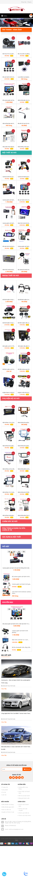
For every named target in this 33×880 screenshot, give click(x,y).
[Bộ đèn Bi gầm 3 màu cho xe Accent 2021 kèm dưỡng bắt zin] (9, 289)
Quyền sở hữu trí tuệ (8, 812)
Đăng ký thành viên (24, 798)
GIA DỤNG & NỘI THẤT (11, 537)
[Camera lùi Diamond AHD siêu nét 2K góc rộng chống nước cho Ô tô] (24, 166)
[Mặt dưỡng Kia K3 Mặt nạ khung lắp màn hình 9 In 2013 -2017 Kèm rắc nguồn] (24, 482)
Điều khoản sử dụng (8, 804)
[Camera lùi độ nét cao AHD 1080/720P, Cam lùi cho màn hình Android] (9, 166)
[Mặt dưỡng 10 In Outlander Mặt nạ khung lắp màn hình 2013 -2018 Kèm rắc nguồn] (9, 482)
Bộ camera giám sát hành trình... (21, 576)
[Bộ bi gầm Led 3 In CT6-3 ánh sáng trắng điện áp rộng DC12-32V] (9, 335)
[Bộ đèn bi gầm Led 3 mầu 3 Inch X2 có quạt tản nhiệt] (9, 359)
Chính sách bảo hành (25, 815)
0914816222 (12, 825)
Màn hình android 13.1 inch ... (20, 640)
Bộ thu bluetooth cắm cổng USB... (21, 647)
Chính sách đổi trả (24, 813)
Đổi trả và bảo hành (24, 795)
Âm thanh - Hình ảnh (12, 29)
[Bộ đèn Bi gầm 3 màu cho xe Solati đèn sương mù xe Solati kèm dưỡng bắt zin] (9, 312)
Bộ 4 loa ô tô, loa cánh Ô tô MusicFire (12, 53)
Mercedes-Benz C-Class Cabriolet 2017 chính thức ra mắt (15, 748)
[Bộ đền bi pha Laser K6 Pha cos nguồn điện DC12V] (24, 359)
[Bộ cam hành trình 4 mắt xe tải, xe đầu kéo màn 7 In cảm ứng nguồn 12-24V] (9, 66)
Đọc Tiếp (4, 689)
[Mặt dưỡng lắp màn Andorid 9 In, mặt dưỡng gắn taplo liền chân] (24, 90)
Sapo (16, 840)
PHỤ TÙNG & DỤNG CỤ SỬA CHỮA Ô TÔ (13, 529)
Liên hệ (4, 795)
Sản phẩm (5, 790)
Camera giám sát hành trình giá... (21, 584)
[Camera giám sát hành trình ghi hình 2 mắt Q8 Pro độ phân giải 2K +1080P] (24, 236)
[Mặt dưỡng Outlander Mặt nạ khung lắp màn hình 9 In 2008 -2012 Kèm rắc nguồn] (9, 505)
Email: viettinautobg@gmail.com (14, 829)
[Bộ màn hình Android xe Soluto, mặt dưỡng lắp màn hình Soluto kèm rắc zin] (9, 236)
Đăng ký (29, 2)
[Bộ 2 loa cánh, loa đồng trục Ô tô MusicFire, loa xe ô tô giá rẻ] (24, 43)
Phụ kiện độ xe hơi (11, 398)
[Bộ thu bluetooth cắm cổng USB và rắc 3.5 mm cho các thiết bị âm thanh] (5, 647)
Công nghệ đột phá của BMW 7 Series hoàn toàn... (16, 713)
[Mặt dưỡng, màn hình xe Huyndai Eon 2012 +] (24, 136)
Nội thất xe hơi (9, 152)
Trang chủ (5, 787)
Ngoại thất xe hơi (10, 275)
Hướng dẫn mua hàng (23, 788)
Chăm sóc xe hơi (9, 521)
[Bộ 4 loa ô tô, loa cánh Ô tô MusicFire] (9, 43)
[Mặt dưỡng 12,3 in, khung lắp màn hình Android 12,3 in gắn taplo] (9, 412)
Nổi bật (5, 546)
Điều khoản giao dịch (8, 807)
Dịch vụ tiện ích (6, 809)
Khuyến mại (7, 602)
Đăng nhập (23, 2)
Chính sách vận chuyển (23, 809)
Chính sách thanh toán (24, 805)
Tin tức (4, 792)
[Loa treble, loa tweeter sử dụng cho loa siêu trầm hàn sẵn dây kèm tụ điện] (24, 66)
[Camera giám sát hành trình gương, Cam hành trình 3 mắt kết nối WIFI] (5, 631)
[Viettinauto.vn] (16, 8)
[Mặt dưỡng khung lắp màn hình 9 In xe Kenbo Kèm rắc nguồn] (9, 435)
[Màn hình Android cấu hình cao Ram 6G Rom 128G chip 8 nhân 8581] (24, 212)
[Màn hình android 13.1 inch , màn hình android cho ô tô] (5, 640)
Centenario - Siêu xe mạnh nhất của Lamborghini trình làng (15, 681)
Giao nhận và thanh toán (24, 792)
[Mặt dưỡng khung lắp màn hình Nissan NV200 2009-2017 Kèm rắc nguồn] (24, 435)
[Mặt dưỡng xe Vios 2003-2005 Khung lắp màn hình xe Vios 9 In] (9, 458)
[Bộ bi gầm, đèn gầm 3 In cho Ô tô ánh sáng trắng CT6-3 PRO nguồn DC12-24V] (24, 335)
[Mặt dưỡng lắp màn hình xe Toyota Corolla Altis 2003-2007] (9, 113)
